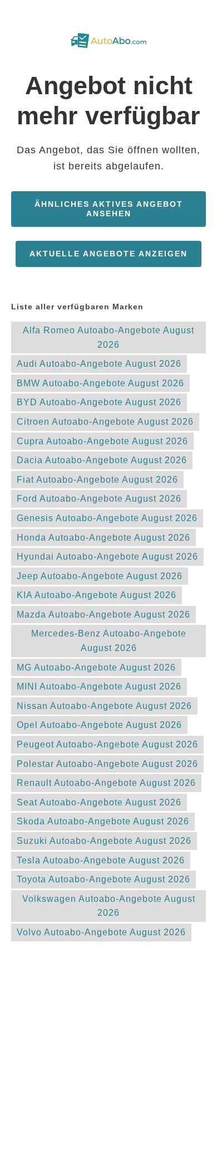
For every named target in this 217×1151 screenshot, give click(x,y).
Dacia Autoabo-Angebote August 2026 (102, 460)
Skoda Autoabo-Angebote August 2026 (103, 821)
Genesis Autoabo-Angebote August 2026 (107, 518)
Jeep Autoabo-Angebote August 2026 (100, 576)
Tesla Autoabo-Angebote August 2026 (101, 860)
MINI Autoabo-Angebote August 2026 (99, 686)
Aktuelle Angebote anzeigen (108, 253)
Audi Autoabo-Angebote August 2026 (99, 363)
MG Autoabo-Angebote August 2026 (96, 667)
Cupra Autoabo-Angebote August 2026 (102, 441)
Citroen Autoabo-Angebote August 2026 (105, 421)
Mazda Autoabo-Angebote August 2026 (103, 614)
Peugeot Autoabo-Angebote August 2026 (107, 744)
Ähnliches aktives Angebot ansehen (108, 209)
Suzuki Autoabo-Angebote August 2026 (104, 841)
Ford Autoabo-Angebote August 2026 (99, 498)
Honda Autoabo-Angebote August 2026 (103, 537)
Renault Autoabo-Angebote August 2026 (106, 783)
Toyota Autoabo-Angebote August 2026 (103, 879)
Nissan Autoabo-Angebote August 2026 (104, 706)
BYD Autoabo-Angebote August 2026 (99, 402)
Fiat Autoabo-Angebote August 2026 (97, 479)
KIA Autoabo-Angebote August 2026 (96, 595)
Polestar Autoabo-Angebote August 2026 (107, 764)
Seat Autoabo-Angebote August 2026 (99, 802)
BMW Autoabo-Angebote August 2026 (100, 383)
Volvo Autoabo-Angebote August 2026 (101, 932)
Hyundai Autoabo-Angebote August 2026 (107, 556)
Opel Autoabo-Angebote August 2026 (99, 725)
